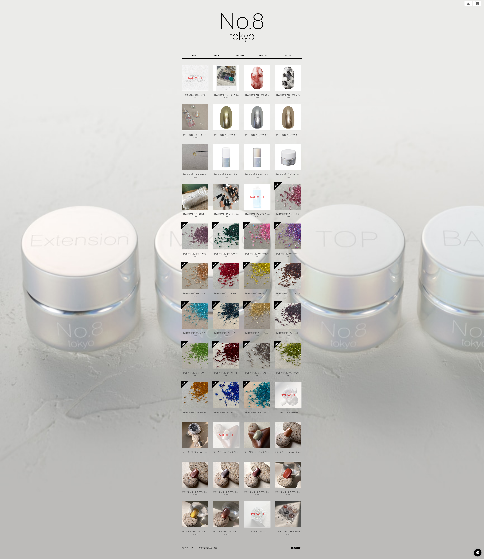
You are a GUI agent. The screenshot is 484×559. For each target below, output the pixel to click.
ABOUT (217, 56)
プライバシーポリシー (189, 548)
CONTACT (263, 56)
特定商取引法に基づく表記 (208, 548)
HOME (194, 56)
